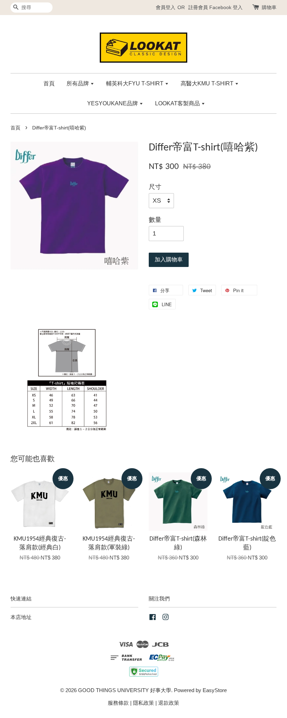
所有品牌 (78, 83)
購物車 (269, 7)
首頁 (49, 83)
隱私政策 (143, 703)
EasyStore (215, 690)
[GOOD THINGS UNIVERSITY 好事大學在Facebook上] (152, 618)
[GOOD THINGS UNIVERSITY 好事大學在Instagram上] (165, 618)
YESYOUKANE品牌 (113, 103)
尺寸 (155, 186)
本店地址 (20, 617)
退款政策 (168, 703)
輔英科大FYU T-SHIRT (135, 83)
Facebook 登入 (226, 7)
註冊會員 (198, 7)
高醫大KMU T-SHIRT (208, 83)
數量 (155, 219)
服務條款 (118, 703)
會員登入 (165, 7)
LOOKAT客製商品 (178, 103)
